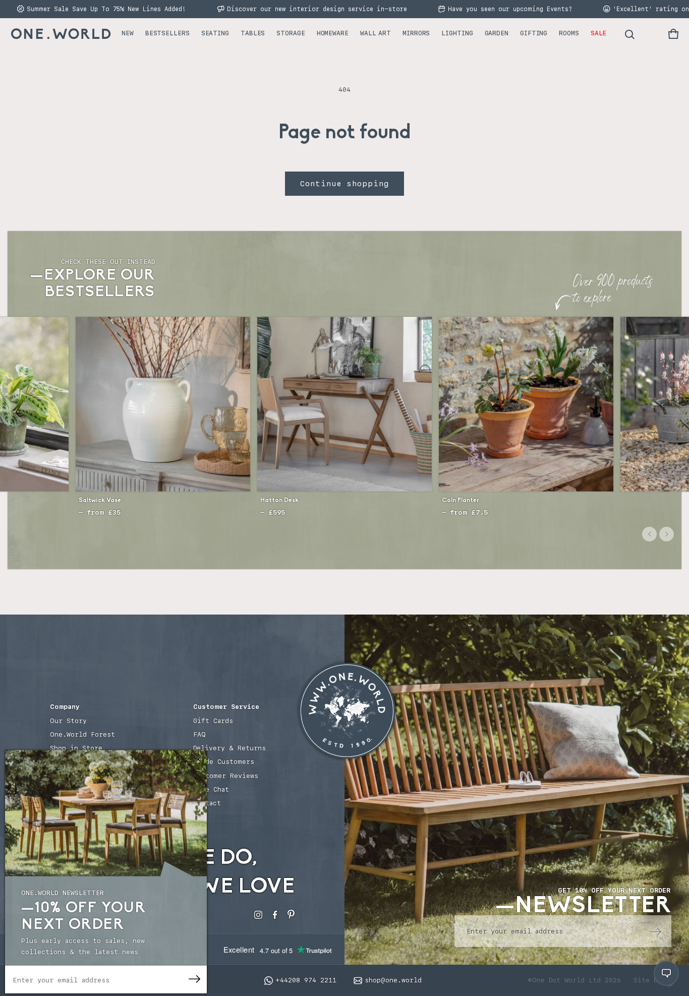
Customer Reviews (225, 776)
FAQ (199, 734)
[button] (673, 34)
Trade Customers (223, 761)
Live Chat (211, 789)
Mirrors (416, 33)
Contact (207, 803)
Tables (253, 33)
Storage (290, 33)
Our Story (68, 721)
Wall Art (375, 33)
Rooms (569, 33)
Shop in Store (76, 748)
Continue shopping (344, 183)
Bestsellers (167, 33)
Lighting (457, 33)
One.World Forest (82, 734)
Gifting (533, 33)
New (128, 33)
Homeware (333, 33)
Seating (215, 33)
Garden (496, 33)
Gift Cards (213, 721)
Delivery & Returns (229, 748)
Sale (599, 33)
